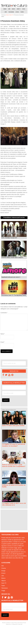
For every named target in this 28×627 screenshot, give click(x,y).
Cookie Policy (14, 622)
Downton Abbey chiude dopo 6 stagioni (12, 257)
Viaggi (3, 590)
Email (3, 342)
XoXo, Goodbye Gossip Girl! (9, 237)
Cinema (3, 568)
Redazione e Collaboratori (11, 624)
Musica (3, 578)
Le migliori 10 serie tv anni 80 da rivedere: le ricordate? (13, 445)
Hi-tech (3, 573)
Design (3, 570)
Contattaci (8, 622)
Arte (2, 565)
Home (24, 622)
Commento (4, 312)
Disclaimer (20, 622)
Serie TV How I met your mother (13, 425)
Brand (3, 622)
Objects (3, 580)
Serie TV (3, 583)
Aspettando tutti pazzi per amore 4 (10, 277)
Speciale (20, 624)
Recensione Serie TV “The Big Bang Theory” (13, 295)
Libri (2, 575)
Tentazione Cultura (14, 5)
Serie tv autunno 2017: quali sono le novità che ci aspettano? (13, 465)
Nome (3, 334)
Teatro (3, 585)
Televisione (4, 588)
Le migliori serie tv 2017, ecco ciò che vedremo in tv (14, 504)
